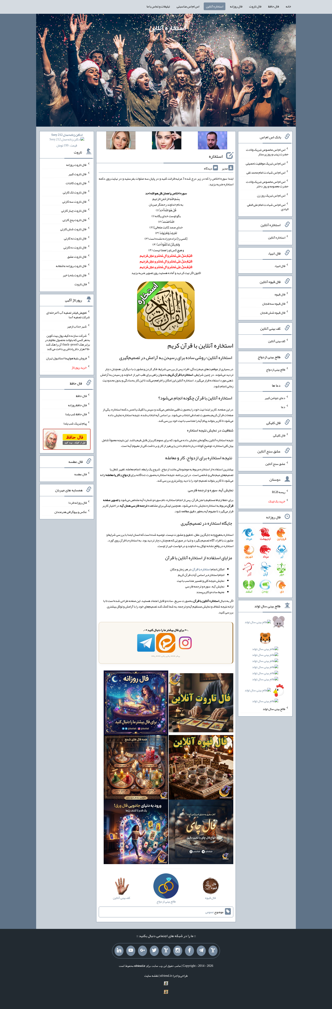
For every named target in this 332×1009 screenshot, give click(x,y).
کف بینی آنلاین (276, 341)
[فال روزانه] (136, 704)
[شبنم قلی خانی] (121, 141)
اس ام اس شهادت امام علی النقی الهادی (267, 206)
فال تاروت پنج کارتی (75, 220)
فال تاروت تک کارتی (75, 192)
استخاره (216, 156)
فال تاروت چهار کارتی (74, 210)
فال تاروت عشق (77, 256)
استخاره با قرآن (201, 569)
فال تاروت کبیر (77, 174)
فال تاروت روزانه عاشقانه (71, 266)
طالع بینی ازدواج (275, 369)
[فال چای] (201, 833)
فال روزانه (236, 6)
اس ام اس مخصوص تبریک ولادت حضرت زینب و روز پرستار (267, 151)
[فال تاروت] (201, 704)
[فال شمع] (136, 768)
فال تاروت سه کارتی (74, 201)
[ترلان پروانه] (166, 141)
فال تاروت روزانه (76, 165)
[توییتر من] (154, 951)
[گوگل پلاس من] (142, 951)
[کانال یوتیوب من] (130, 951)
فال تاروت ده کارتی (75, 247)
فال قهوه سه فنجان (273, 303)
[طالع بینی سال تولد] (265, 663)
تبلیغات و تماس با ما (158, 6)
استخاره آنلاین (214, 6)
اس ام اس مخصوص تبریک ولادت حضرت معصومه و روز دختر (267, 184)
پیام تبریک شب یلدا (75, 423)
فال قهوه (280, 294)
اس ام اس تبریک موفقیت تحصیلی (265, 163)
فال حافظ (273, 6)
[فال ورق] (136, 833)
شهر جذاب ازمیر (77, 326)
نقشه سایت (151, 975)
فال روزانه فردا (77, 502)
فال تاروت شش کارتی (73, 229)
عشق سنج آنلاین (275, 463)
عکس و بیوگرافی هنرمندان (70, 511)
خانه (288, 6)
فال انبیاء (279, 266)
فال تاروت (255, 6)
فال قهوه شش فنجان (272, 312)
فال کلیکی (279, 435)
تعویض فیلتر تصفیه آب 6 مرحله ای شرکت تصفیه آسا (68, 314)
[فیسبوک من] (189, 951)
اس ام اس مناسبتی (188, 6)
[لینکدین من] (119, 951)
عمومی (209, 912)
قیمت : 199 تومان (66, 140)
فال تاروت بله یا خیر (75, 275)
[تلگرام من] (201, 951)
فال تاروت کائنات (76, 183)
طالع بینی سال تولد (274, 709)
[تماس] (166, 951)
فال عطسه (80, 474)
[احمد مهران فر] (212, 141)
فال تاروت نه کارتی (75, 238)
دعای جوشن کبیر (275, 397)
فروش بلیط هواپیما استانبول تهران (66, 358)
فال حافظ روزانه (77, 405)
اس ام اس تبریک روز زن (271, 195)
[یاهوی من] (212, 951)
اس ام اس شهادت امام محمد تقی (265, 172)
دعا (283, 407)
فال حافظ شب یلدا (76, 414)
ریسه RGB (278, 492)
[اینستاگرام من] (177, 951)
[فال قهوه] (201, 768)
